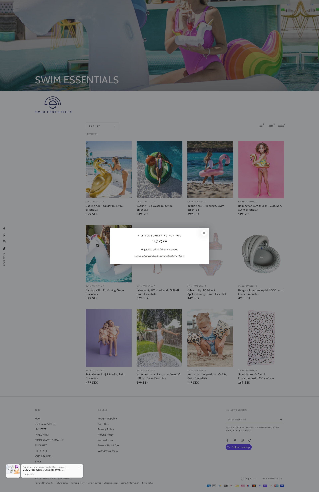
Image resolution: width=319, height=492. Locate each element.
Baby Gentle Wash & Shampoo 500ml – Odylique (43, 469)
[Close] (204, 233)
